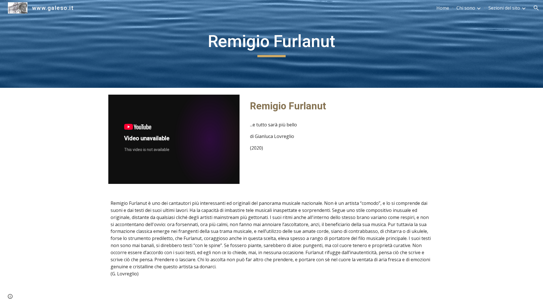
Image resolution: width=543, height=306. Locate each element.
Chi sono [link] (465, 8)
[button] (536, 8)
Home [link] (442, 8)
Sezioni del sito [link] (504, 8)
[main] (271, 44)
